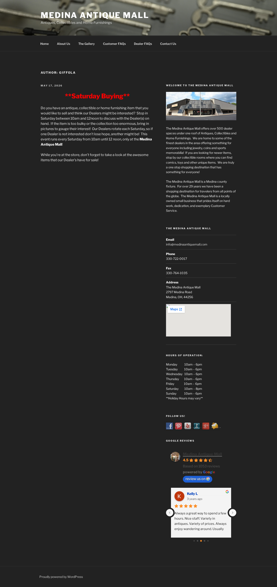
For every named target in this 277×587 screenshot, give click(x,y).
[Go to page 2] (201, 541)
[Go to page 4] (208, 540)
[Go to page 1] (197, 540)
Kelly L (192, 494)
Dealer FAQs (143, 44)
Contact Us (168, 44)
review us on (195, 479)
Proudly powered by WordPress (61, 577)
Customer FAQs (114, 44)
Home (44, 44)
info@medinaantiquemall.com (186, 244)
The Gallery (86, 44)
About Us (63, 44)
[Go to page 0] (194, 540)
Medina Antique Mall (95, 15)
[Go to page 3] (204, 540)
